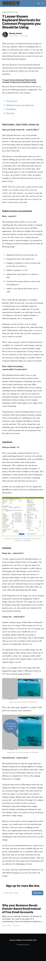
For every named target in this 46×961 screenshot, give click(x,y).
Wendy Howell (15, 33)
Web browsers (11, 101)
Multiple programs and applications (20, 105)
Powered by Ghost (23, 944)
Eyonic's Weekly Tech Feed (20, 940)
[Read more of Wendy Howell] (5, 35)
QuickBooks (11, 109)
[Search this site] (38, 3)
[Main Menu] (42, 3)
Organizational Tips (10, 12)
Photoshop (10, 113)
